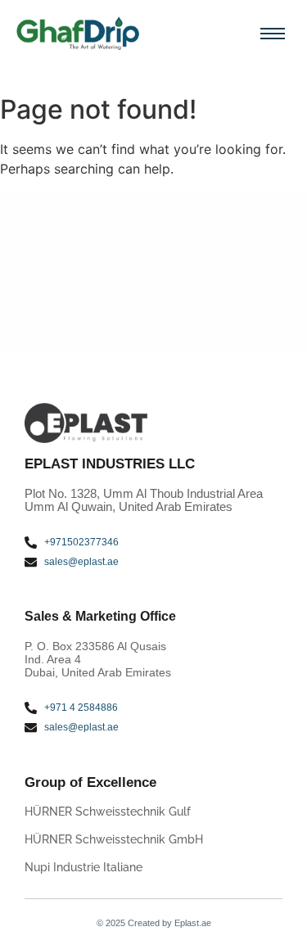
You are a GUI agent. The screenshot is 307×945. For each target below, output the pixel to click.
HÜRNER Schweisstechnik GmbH (114, 839)
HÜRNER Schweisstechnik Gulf (108, 811)
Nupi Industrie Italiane (83, 867)
